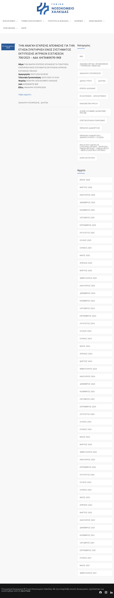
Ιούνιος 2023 (86, 429)
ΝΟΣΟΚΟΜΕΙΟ (9, 21)
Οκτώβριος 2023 (87, 399)
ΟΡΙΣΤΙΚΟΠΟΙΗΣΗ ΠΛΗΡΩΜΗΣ (92, 120)
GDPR (23, 28)
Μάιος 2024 (85, 346)
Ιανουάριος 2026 (87, 195)
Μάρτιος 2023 (86, 444)
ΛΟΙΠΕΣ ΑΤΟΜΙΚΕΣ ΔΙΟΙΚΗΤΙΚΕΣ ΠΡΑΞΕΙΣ (93, 112)
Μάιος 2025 (85, 255)
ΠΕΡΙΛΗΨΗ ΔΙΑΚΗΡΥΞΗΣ (90, 128)
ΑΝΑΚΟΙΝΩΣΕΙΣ (95, 21)
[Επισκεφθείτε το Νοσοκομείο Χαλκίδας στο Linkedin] (111, 592)
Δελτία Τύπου (86, 81)
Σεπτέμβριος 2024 (88, 316)
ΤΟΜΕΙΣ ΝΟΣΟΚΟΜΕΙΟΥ (31, 21)
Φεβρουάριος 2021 (88, 573)
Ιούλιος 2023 (85, 422)
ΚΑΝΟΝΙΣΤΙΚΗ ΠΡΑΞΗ (89, 103)
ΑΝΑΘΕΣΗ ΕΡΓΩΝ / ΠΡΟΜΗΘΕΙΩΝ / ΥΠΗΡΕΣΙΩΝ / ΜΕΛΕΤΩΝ (94, 65)
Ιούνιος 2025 (86, 248)
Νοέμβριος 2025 (87, 210)
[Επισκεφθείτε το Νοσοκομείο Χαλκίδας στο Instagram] (106, 592)
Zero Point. (26, 591)
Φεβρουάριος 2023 (88, 452)
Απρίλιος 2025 (86, 263)
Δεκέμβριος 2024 (87, 293)
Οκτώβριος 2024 (87, 308)
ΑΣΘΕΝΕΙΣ (78, 21)
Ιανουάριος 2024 (87, 376)
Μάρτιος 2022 (86, 512)
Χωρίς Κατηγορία (87, 158)
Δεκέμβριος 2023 (87, 384)
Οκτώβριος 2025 (87, 217)
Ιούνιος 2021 (86, 558)
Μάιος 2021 (85, 565)
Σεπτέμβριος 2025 (88, 225)
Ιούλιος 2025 (85, 240)
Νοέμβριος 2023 (87, 391)
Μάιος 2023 (85, 437)
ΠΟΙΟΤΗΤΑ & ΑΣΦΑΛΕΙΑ (58, 21)
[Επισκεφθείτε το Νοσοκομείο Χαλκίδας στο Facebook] (100, 592)
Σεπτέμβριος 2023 (88, 406)
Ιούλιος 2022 (85, 482)
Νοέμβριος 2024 (87, 301)
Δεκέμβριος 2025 (87, 202)
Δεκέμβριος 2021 (87, 527)
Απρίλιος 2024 (86, 353)
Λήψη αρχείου (24, 94)
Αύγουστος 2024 (87, 323)
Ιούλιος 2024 (85, 331)
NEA (81, 56)
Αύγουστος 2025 (87, 232)
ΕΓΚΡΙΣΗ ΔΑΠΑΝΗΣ (87, 88)
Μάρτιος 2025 (86, 270)
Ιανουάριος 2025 (87, 285)
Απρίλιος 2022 (86, 505)
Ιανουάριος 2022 (87, 520)
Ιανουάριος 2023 (87, 459)
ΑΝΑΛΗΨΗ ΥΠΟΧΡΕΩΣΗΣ (28, 102)
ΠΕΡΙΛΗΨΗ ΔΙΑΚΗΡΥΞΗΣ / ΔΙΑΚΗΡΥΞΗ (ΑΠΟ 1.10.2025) (91, 136)
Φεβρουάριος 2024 (88, 369)
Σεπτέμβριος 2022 (88, 467)
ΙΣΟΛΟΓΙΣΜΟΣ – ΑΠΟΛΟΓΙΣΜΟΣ (93, 96)
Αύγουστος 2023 (87, 414)
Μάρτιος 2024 (86, 361)
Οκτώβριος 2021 (87, 543)
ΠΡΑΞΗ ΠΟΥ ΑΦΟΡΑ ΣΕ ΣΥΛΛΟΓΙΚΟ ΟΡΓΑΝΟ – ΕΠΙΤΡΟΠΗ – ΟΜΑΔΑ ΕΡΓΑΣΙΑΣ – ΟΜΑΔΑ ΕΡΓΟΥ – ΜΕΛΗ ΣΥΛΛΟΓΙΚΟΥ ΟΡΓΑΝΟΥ (94, 148)
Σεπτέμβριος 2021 (88, 550)
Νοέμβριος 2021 (87, 535)
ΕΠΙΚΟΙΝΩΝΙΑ (9, 28)
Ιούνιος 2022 (86, 490)
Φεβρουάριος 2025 (88, 278)
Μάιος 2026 (85, 180)
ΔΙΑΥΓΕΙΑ (44, 102)
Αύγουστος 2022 (87, 474)
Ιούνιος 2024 (86, 338)
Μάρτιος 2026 (86, 187)
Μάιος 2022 (85, 497)
